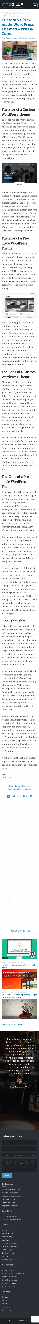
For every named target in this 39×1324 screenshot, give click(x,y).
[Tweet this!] (13, 796)
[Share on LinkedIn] (19, 796)
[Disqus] (19, 834)
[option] (19, 1064)
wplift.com (7, 776)
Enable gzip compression (13, 1024)
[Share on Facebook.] (8, 796)
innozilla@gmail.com (13, 1216)
